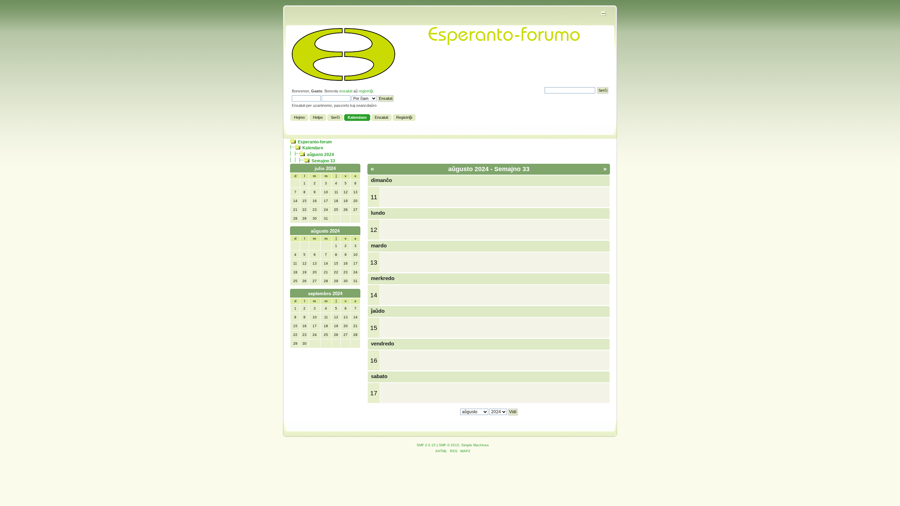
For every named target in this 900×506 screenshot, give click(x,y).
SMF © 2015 (449, 445)
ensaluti (345, 91)
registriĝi (366, 91)
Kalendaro (312, 147)
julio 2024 (325, 168)
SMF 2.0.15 (426, 445)
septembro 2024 (325, 293)
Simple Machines (475, 445)
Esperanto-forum (315, 142)
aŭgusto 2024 (320, 154)
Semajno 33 (323, 160)
